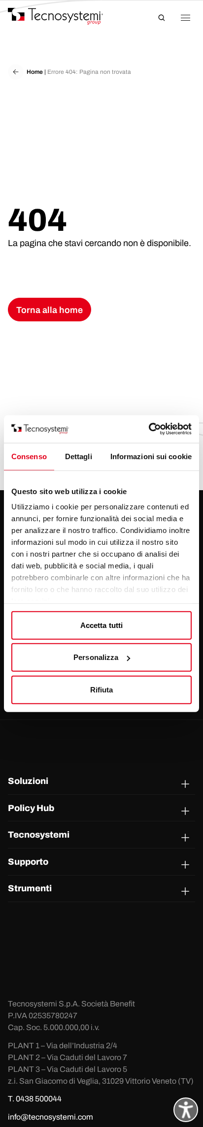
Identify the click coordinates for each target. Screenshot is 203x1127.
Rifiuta (101, 689)
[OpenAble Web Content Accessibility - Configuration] (185, 1109)
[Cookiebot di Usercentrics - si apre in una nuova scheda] (148, 429)
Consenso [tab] (29, 456)
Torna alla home (49, 310)
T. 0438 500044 (35, 1099)
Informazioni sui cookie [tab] (151, 456)
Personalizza (95, 657)
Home (35, 71)
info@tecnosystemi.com (50, 1117)
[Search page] (161, 17)
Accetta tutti (101, 625)
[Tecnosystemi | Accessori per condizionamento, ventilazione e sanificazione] (64, 16)
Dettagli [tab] (78, 456)
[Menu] (185, 18)
